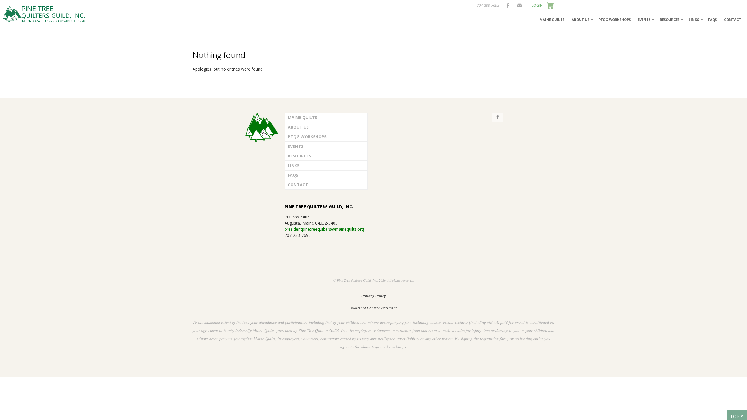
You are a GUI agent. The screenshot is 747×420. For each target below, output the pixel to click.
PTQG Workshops (614, 20)
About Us (580, 20)
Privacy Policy (373, 295)
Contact (732, 20)
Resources (670, 20)
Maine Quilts (552, 20)
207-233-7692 (488, 5)
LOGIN (537, 5)
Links (694, 20)
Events (644, 20)
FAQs (712, 20)
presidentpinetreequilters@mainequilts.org (324, 229)
